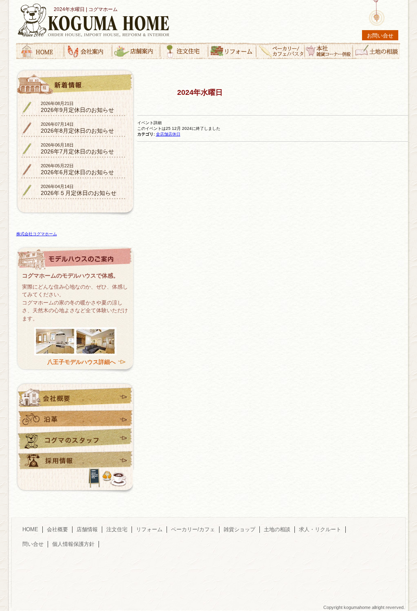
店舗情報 (87, 529)
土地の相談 (277, 529)
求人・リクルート (320, 529)
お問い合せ (380, 36)
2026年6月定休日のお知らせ (77, 169)
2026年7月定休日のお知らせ (77, 148)
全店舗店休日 (168, 134)
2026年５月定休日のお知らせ (78, 190)
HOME (30, 529)
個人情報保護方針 (73, 544)
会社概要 (57, 529)
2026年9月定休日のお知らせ (77, 107)
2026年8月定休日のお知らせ (77, 128)
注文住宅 (116, 529)
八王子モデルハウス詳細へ (81, 362)
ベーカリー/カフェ (193, 529)
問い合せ (33, 544)
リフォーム (149, 529)
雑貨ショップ (239, 529)
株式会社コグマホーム (36, 234)
